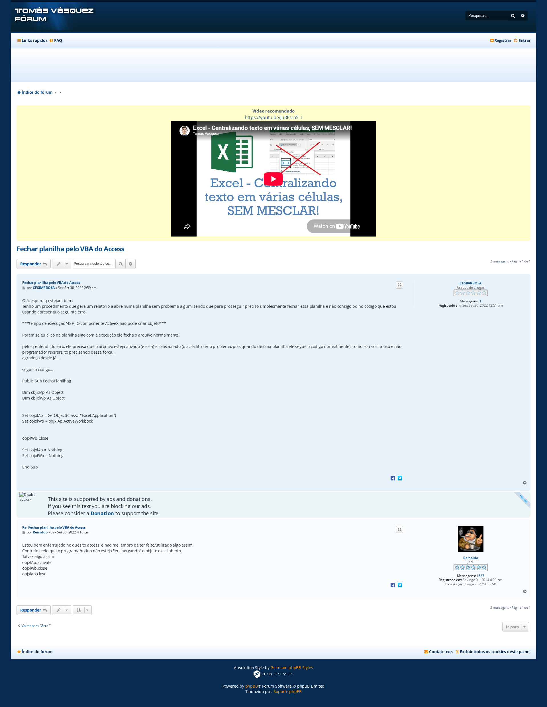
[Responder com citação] (399, 285)
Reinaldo (470, 558)
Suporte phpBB (288, 691)
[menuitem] (55, 40)
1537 (480, 576)
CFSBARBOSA (470, 283)
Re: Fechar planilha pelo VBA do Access (53, 527)
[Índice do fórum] (53, 17)
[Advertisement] (273, 65)
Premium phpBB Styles (292, 667)
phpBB (251, 686)
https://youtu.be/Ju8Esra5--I (273, 117)
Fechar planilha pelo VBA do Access (70, 248)
